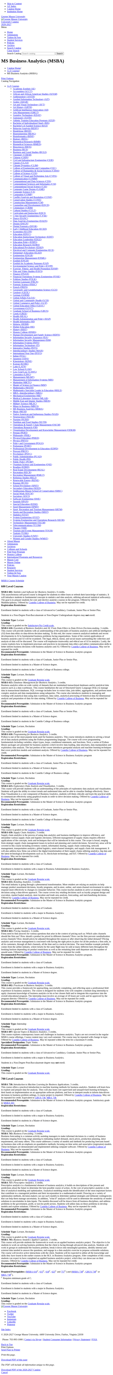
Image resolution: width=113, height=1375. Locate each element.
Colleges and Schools (17, 549)
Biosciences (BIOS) (22, 147)
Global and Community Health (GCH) (31, 300)
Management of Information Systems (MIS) (33, 380)
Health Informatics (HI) (24, 321)
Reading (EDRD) (21, 467)
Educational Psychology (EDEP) (28, 247)
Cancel (4, 1372)
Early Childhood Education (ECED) (30, 229)
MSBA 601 (9, 1103)
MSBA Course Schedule (12, 580)
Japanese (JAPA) (21, 358)
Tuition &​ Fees (14, 573)
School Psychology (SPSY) (26, 485)
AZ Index (11, 6)
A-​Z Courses (13, 86)
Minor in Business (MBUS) (26, 406)
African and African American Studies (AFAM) (35, 94)
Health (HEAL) (20, 316)
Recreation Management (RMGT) (29, 475)
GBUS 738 (40, 1097)
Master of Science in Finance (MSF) (30, 385)
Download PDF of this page (14, 1360)
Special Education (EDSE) (25, 504)
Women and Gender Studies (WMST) (30, 538)
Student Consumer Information (57, 1339)
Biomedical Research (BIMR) (27, 141)
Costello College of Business (42, 602)
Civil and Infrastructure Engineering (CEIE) (33, 160)
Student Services (15, 40)
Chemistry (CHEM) (22, 155)
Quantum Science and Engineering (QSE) (32, 464)
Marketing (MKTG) (22, 382)
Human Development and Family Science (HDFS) (36, 335)
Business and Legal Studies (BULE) (30, 152)
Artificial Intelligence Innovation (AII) (30, 110)
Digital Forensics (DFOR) (25, 226)
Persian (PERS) (20, 432)
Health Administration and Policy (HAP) (32, 319)
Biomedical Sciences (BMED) (27, 144)
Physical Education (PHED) (26, 438)
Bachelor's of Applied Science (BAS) (30, 126)
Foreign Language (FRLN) (25, 282)
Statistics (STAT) (21, 515)
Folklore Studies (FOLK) (24, 279)
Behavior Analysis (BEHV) (26, 128)
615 (41, 1271)
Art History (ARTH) (22, 107)
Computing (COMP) (22, 194)
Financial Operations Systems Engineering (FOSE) (36, 276)
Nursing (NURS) (21, 419)
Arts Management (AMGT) (26, 112)
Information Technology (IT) (26, 345)
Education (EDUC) (22, 234)
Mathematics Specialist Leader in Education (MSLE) (37, 390)
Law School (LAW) (22, 369)
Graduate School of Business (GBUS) (30, 311)
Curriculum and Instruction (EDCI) (29, 213)
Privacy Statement (81, 1339)
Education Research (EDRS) (26, 245)
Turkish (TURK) (21, 533)
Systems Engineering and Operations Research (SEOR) (39, 520)
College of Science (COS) (25, 173)
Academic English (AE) (24, 88)
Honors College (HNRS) (24, 332)
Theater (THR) (20, 528)
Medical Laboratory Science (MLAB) (30, 398)
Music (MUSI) (20, 411)
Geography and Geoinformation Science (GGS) (35, 290)
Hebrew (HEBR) (21, 324)
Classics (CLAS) (21, 163)
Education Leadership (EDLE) (27, 239)
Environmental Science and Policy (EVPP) (33, 266)
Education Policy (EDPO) (25, 242)
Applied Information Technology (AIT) (31, 99)
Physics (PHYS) (20, 440)
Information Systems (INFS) (26, 343)
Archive (11, 45)
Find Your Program (16, 552)
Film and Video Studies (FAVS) (28, 271)
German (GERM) (21, 295)
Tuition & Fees (14, 37)
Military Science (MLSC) (25, 403)
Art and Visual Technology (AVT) (29, 104)
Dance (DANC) (20, 218)
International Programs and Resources (24, 557)
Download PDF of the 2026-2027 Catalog (20, 1370)
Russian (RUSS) (20, 483)
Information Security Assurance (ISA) (30, 337)
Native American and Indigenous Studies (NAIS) (36, 414)
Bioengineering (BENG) (24, 133)
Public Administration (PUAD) (27, 456)
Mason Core (13, 559)
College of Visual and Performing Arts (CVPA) (35, 176)
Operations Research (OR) (25, 427)
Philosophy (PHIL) (22, 435)
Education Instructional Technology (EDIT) (33, 237)
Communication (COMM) (25, 178)
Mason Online (13, 562)
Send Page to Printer (10, 1350)
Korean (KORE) (21, 364)
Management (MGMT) (23, 377)
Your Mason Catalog (16, 575)
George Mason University (13, 16)
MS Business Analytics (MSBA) (28, 409)
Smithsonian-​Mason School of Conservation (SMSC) (37, 491)
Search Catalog (14, 53)
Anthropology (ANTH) (24, 96)
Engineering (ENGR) (23, 255)
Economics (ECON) (22, 231)
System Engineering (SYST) (26, 517)
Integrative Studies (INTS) (25, 348)
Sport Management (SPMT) (26, 507)
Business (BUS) (20, 149)
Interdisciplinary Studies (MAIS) (28, 350)
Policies (10, 42)
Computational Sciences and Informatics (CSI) (34, 184)
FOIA (94, 1339)
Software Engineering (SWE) (26, 499)
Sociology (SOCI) (21, 496)
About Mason (13, 541)
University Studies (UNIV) (25, 536)
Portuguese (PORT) (22, 446)
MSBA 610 (31, 1271)
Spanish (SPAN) (20, 501)
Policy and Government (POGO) (28, 443)
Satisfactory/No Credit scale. (41, 625)
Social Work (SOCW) (23, 493)
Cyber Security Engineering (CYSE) (30, 215)
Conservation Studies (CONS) (27, 200)
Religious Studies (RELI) (24, 477)
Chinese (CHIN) (20, 157)
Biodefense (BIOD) (22, 131)
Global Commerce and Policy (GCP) (30, 303)
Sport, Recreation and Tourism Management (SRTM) (37, 509)
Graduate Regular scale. (39, 680)
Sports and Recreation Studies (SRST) (31, 512)
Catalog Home (14, 9)
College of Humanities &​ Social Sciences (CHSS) (36, 171)
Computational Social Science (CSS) (30, 186)
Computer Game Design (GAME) (29, 189)
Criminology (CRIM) (23, 208)
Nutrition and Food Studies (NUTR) (30, 422)
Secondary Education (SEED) (27, 488)
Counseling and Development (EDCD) (31, 205)
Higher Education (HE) (24, 327)
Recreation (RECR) (22, 472)
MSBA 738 (77, 1271)
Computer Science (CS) (24, 192)
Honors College (14, 554)
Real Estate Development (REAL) (29, 470)
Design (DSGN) (20, 223)
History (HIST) (20, 329)
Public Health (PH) (22, 459)
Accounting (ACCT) (22, 91)
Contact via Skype (32, 1339)
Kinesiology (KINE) (22, 361)
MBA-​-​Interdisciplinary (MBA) (27, 393)
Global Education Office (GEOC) (28, 305)
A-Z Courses (13, 71)
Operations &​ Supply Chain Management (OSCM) (36, 425)
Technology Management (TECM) (29, 522)
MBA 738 (51, 1097)
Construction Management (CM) (28, 202)
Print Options (7, 78)
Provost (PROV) (21, 451)
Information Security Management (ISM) (32, 340)
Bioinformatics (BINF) (23, 136)
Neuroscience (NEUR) (23, 417)
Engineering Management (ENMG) (29, 258)
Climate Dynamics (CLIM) (25, 165)
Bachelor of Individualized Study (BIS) (31, 123)
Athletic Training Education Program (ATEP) (34, 120)
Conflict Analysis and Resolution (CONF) (32, 197)
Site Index (6, 1329)
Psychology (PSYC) (22, 454)
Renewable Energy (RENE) (26, 480)
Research (11, 567)
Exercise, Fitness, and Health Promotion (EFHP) (35, 268)
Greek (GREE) (20, 313)
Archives (11, 546)
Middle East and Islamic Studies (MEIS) (31, 401)
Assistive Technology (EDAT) (27, 115)
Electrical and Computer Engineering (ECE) (33, 250)
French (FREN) (20, 287)
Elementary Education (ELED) (27, 253)
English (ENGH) (21, 260)
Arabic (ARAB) (20, 102)
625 (53, 1271)
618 (47, 1271)
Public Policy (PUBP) (23, 462)
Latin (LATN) (19, 366)
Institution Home (15, 11)
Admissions (12, 35)
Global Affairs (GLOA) (24, 298)
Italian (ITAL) (19, 356)
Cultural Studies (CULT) (24, 210)
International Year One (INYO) (27, 353)
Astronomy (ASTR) (22, 118)
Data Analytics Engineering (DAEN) (30, 221)
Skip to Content (14, 3)
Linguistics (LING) (22, 374)
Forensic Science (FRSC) (25, 284)
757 (63, 1271)
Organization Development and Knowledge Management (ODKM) (44, 430)
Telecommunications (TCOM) (27, 525)
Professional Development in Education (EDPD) (35, 448)
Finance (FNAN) (21, 274)
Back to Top (7, 1344)
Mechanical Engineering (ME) (27, 395)
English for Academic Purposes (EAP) (31, 263)
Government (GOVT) (23, 308)
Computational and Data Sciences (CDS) (32, 181)
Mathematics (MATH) (23, 387)
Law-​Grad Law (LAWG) (25, 372)
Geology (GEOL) (21, 292)
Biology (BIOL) (20, 139)
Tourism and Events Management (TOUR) (33, 530)
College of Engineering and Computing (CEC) (34, 168)
